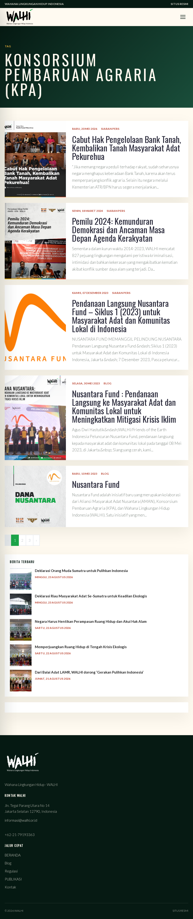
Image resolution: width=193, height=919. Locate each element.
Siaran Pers (110, 128)
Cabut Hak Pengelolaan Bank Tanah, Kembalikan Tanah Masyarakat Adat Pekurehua (126, 147)
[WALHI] (20, 17)
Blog (107, 383)
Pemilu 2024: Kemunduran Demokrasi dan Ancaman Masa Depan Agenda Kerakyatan (118, 229)
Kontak (10, 887)
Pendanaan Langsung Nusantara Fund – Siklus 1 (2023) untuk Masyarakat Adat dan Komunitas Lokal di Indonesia (121, 316)
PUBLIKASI (13, 879)
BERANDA (13, 855)
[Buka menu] (182, 17)
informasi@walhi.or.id (21, 820)
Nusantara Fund (96, 484)
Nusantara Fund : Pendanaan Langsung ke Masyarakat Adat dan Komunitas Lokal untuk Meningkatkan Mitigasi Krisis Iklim (124, 406)
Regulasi (11, 871)
